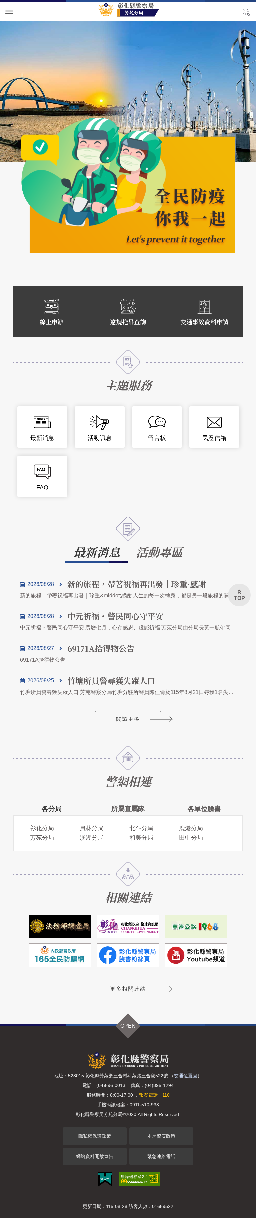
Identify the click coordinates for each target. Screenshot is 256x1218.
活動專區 (159, 551)
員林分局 (92, 828)
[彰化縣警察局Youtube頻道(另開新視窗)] (196, 955)
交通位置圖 (185, 1075)
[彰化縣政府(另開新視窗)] (128, 926)
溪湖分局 (92, 837)
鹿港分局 (191, 828)
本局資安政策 (161, 1136)
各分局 (52, 808)
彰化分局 (42, 828)
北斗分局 (141, 828)
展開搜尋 (246, 12)
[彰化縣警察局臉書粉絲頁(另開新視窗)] (128, 955)
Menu (9, 12)
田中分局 (191, 837)
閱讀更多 (128, 719)
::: (10, 344)
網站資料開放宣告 (94, 1156)
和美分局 (141, 837)
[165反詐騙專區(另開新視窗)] (60, 955)
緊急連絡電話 (161, 1156)
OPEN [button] (128, 1026)
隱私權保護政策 (94, 1136)
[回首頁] (131, 9)
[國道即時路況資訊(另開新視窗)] (196, 926)
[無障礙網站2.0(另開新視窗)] (139, 1179)
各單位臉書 (204, 808)
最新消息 (96, 551)
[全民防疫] (128, 185)
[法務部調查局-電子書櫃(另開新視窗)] (60, 926)
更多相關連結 (128, 989)
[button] (239, 595)
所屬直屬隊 (128, 808)
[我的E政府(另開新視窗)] (105, 1179)
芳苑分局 (42, 837)
